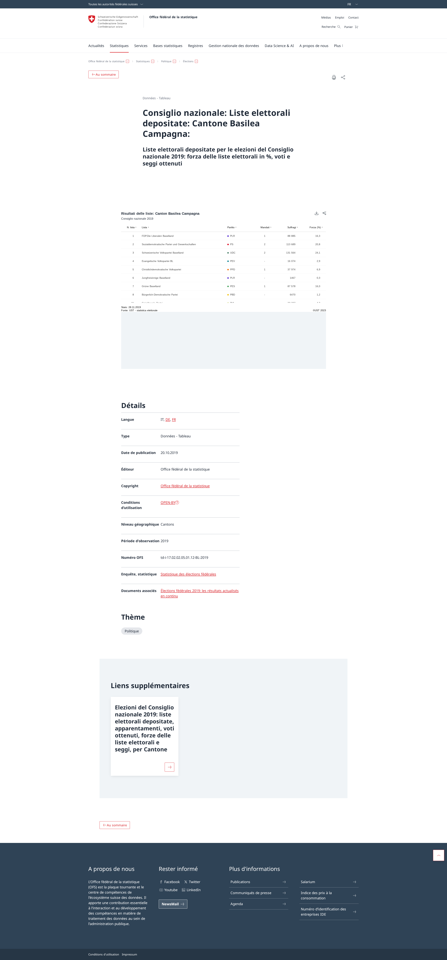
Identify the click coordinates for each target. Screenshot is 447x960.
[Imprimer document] (333, 77)
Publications (240, 881)
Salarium (308, 881)
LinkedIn (194, 889)
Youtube (171, 889)
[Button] (169, 767)
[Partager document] (342, 77)
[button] (96, 46)
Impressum (129, 954)
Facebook (172, 881)
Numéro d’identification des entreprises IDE (323, 912)
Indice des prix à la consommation (316, 895)
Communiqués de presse (250, 892)
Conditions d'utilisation (103, 954)
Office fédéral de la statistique (173, 17)
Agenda (236, 903)
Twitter (194, 881)
